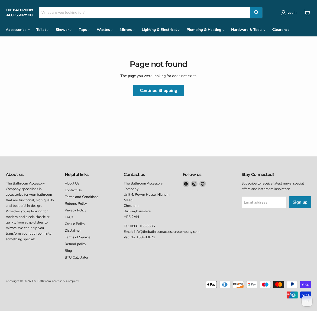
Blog (68, 250)
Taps (83, 29)
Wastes (104, 29)
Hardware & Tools (247, 29)
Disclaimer (73, 230)
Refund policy (75, 244)
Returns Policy (76, 203)
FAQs (69, 217)
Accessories (16, 29)
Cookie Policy (75, 223)
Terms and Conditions (81, 196)
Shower (63, 29)
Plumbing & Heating (204, 29)
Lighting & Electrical (160, 29)
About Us (72, 183)
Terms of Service (77, 237)
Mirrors (126, 29)
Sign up (300, 202)
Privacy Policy (75, 210)
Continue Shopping (158, 90)
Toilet (41, 29)
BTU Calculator (76, 257)
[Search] (256, 12)
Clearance (281, 29)
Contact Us (73, 190)
